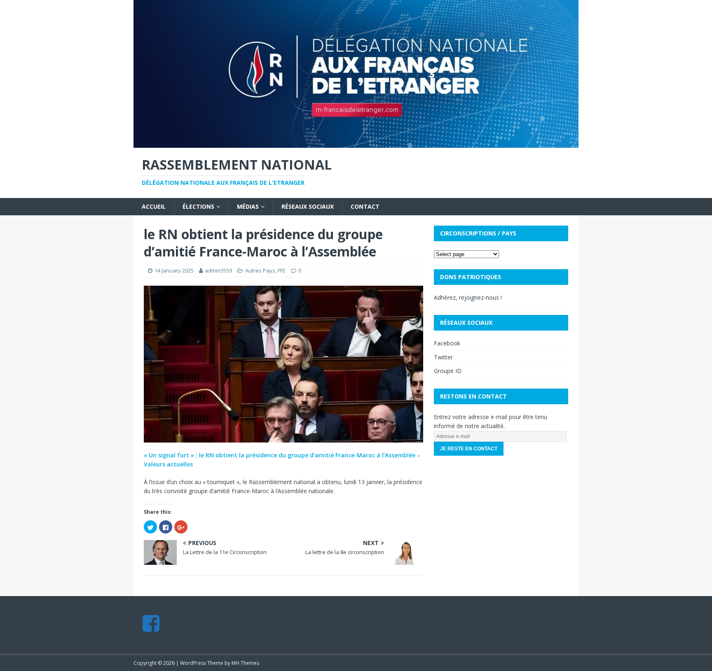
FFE (282, 270)
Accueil (154, 206)
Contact (365, 206)
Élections (198, 206)
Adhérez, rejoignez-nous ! (468, 297)
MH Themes (245, 662)
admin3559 (218, 270)
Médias (248, 206)
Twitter (443, 357)
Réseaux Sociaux (307, 206)
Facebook (447, 343)
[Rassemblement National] (356, 143)
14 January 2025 (174, 270)
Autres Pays (260, 270)
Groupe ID (447, 371)
